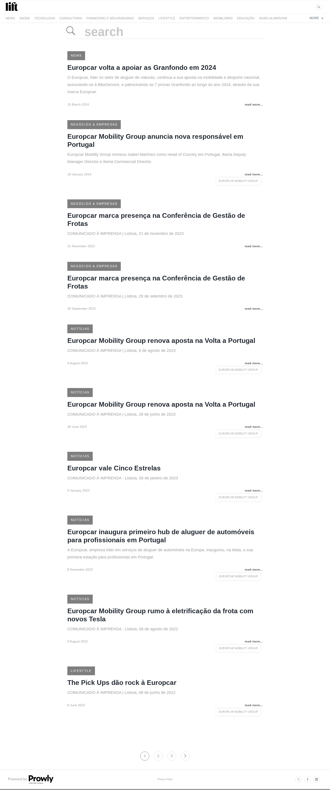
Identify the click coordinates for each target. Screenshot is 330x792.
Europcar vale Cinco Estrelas (114, 468)
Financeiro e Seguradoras (110, 18)
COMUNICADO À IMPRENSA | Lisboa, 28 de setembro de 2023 (125, 296)
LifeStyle (166, 18)
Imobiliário (223, 18)
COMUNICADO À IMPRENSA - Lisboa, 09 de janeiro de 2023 (122, 478)
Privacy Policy (165, 779)
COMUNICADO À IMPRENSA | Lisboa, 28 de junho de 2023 (121, 414)
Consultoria (70, 18)
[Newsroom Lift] (12, 11)
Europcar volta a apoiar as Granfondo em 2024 (141, 67)
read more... (254, 104)
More (314, 18)
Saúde (24, 18)
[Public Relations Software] (40, 783)
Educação (246, 18)
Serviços (146, 18)
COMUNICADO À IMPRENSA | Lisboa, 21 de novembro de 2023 (125, 233)
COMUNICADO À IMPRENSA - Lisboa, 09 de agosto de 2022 (122, 629)
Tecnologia (44, 18)
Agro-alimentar (273, 18)
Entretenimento (194, 18)
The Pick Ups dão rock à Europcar (121, 682)
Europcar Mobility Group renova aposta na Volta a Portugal (161, 340)
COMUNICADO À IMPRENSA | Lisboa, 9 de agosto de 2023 (121, 350)
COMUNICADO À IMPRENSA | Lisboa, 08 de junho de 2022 (122, 692)
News (10, 18)
